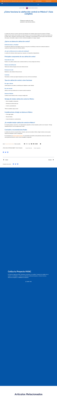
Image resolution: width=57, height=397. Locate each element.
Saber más (29, 281)
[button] (3, 152)
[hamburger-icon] (38, 4)
